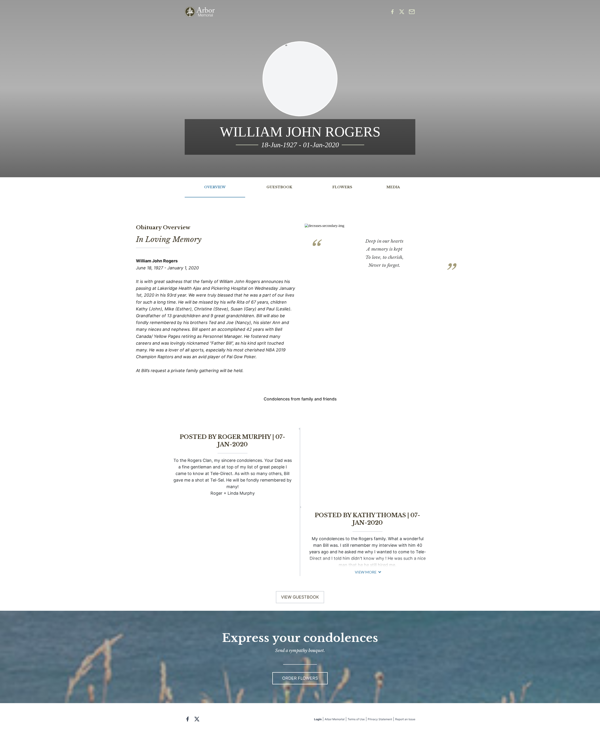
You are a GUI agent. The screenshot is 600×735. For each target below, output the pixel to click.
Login (318, 719)
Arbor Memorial (335, 719)
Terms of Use (356, 719)
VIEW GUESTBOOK (300, 597)
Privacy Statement (380, 719)
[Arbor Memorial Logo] (200, 12)
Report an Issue (405, 719)
